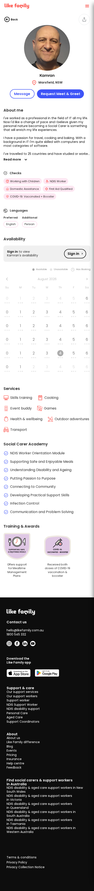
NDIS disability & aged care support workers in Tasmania (39, 822)
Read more (12, 159)
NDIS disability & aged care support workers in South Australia (41, 814)
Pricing (12, 755)
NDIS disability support (23, 709)
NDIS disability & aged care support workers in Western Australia (41, 830)
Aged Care (15, 717)
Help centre (15, 763)
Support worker (18, 700)
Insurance (14, 759)
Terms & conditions (22, 857)
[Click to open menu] (87, 6)
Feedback (14, 767)
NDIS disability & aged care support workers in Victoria (39, 798)
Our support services (22, 692)
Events (12, 750)
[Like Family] (17, 6)
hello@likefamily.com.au (25, 630)
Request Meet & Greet (60, 93)
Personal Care (17, 713)
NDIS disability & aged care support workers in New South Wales (45, 790)
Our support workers (22, 696)
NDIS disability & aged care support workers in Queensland (39, 806)
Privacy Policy (17, 862)
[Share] (84, 19)
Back (14, 19)
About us (13, 738)
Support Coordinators (23, 721)
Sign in (73, 253)
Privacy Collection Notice (26, 867)
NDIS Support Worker (22, 704)
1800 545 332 (16, 634)
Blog (10, 746)
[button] (47, 136)
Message (22, 93)
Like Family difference (23, 742)
